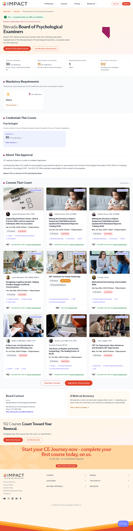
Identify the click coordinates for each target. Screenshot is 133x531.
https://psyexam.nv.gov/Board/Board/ (19, 412)
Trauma (10, 236)
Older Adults (11, 302)
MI (117, 299)
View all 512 (125, 183)
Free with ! (69, 308)
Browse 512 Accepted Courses (17, 48)
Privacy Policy (8, 485)
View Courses (12, 105)
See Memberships (33, 440)
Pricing (77, 4)
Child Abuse (71, 238)
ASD (18, 368)
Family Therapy (27, 299)
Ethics (80, 238)
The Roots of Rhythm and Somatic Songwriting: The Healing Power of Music (64, 351)
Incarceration (12, 238)
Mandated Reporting (57, 238)
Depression (97, 366)
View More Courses (52, 383)
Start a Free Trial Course (66, 466)
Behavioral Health (36, 190)
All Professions (79, 190)
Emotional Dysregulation (58, 302)
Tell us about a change (79, 407)
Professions (48, 4)
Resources (91, 4)
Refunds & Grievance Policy (12, 491)
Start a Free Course (13, 440)
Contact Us (7, 493)
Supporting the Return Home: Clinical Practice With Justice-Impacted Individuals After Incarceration (22, 221)
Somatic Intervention (65, 366)
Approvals (7, 11)
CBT (95, 368)
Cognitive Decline (13, 299)
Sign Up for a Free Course (78, 383)
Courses (64, 4)
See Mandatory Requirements (46, 48)
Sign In (126, 4)
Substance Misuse (99, 302)
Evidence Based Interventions (25, 236)
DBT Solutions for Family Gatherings (64, 276)
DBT (74, 299)
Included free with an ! (26, 244)
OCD (25, 368)
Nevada (17, 11)
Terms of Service (9, 482)
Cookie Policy (8, 488)
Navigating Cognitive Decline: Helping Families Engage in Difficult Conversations (22, 284)
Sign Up (116, 4)
